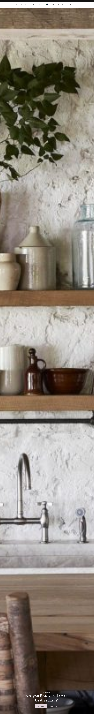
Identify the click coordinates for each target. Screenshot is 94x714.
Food (34, 5)
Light (16, 5)
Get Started (40, 706)
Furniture (27, 5)
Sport (40, 5)
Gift (22, 5)
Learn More (53, 706)
